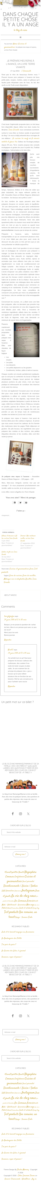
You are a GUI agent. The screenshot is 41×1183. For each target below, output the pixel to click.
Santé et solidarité (26, 908)
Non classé (37, 905)
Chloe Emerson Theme (26, 1175)
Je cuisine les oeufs (20, 138)
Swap (34, 908)
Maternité (35, 901)
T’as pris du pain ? (9, 944)
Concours (9, 876)
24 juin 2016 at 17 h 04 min (19, 653)
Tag (38, 908)
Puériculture (15, 908)
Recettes (29, 579)
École (30, 917)
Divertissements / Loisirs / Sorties (20, 886)
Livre (31, 568)
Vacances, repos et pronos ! (12, 956)
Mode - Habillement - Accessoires (14, 905)
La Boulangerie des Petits (12, 938)
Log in (34, 1178)
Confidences (19, 876)
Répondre (7, 639)
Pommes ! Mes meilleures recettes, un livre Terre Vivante (28, 538)
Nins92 (10, 649)
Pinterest (9, 908)
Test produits (11, 912)
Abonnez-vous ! (20, 854)
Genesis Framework (12, 1178)
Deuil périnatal (28, 881)
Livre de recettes (29, 575)
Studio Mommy (23, 1169)
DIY (3, 890)
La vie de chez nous (23, 896)
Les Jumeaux (20, 901)
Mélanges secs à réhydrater (14, 579)
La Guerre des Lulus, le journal (14, 950)
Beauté (21, 872)
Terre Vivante (14, 129)
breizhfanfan (9, 616)
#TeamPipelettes (11, 872)
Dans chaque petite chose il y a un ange (20, 19)
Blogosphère (30, 872)
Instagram (28, 890)
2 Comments (26, 71)
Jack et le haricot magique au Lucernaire (18, 931)
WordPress (26, 1178)
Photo (4, 908)
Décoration (10, 890)
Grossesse (17, 891)
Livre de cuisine (15, 575)
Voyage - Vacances (21, 917)
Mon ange (30, 904)
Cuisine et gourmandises (19, 568)
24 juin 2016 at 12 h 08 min (15, 619)
